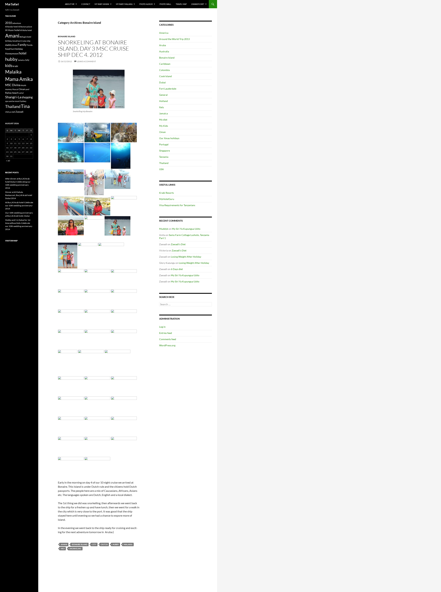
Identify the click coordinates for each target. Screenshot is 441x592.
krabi (15, 66)
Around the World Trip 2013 (174, 39)
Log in (162, 326)
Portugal (163, 144)
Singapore (164, 150)
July (27, 59)
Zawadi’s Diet (197, 4)
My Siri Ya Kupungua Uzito (186, 228)
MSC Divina (12, 85)
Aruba (162, 45)
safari (21, 93)
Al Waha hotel (26, 30)
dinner (14, 45)
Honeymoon (11, 53)
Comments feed (167, 339)
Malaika (128, 544)
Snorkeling (75, 548)
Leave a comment (86, 61)
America (163, 32)
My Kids (163, 125)
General (163, 94)
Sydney (23, 101)
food (7, 48)
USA (161, 169)
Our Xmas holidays (169, 138)
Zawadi (19, 111)
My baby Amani (102, 4)
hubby (115, 544)
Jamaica (163, 113)
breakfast (17, 41)
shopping (27, 97)
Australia (164, 51)
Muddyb (163, 228)
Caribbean (164, 63)
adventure (16, 23)
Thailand (163, 163)
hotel (22, 53)
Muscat (15, 89)
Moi (63, 548)
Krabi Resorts (166, 192)
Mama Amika (19, 79)
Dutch (104, 544)
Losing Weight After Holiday (186, 256)
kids (8, 65)
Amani (64, 544)
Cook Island (165, 76)
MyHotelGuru (166, 199)
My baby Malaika (124, 4)
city (94, 544)
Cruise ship (25, 41)
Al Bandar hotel (11, 26)
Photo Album (146, 4)
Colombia (164, 70)
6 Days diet (177, 269)
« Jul (8, 160)
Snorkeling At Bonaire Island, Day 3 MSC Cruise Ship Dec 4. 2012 (93, 48)
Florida (30, 45)
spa (6, 101)
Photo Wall (165, 4)
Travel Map (181, 4)
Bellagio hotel (25, 37)
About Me (69, 4)
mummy (8, 89)
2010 (8, 23)
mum (23, 85)
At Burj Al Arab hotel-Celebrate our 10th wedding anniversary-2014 (19, 205)
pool (27, 89)
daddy (8, 44)
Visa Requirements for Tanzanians (177, 205)
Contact (85, 4)
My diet (163, 119)
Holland (163, 101)
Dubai (162, 82)
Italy (161, 107)
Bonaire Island (66, 36)
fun (12, 48)
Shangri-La (13, 97)
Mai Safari (12, 4)
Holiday (18, 48)
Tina (25, 106)
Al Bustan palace (25, 26)
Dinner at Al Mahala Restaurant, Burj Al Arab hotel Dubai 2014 (18, 195)
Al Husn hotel (12, 30)
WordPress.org (167, 345)
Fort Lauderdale (167, 88)
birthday (8, 41)
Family (22, 44)
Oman (162, 132)
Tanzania (163, 156)
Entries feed (165, 332)
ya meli (12, 112)
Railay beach (12, 92)
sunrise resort (14, 101)
